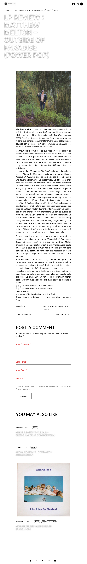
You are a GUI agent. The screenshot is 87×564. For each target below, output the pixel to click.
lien (44, 132)
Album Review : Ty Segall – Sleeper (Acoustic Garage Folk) (35, 433)
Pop (48, 10)
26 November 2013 (23, 521)
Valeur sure (48, 309)
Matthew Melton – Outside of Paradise (38, 286)
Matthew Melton (51, 306)
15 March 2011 (21, 447)
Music (42, 10)
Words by (28, 10)
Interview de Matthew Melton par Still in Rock (35, 294)
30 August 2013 (22, 427)
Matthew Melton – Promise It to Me (37, 288)
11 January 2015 (11, 10)
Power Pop (57, 10)
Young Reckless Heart (33, 174)
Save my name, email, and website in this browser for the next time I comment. (44, 387)
